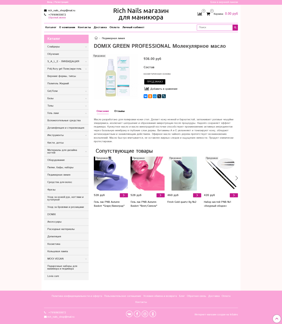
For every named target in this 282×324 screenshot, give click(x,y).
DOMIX (51, 214)
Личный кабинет (133, 27)
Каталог (50, 27)
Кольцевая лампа (57, 251)
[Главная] (96, 38)
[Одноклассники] (150, 96)
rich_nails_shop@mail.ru (61, 10)
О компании (67, 27)
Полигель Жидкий (58, 83)
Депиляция (54, 236)
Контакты (84, 27)
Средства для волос (59, 182)
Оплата (115, 27)
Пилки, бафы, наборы (60, 167)
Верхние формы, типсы (61, 76)
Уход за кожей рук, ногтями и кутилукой (65, 198)
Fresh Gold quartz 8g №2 (181, 202)
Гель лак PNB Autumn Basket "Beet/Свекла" (144, 204)
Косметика (53, 244)
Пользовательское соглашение (122, 296)
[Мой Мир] (155, 96)
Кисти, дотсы (55, 143)
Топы (50, 106)
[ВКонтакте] (146, 96)
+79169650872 (56, 15)
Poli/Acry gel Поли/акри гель (64, 69)
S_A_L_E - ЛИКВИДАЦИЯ (63, 61)
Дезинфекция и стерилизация (65, 128)
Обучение (53, 54)
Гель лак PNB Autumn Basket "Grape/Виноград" (109, 204)
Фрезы (51, 190)
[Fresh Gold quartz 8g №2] (184, 173)
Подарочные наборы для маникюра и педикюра (62, 267)
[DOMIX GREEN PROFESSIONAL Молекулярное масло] (116, 76)
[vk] (129, 314)
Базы (50, 98)
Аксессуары (54, 222)
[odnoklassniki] (152, 314)
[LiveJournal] (164, 96)
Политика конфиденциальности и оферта (77, 296)
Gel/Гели (52, 91)
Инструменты (55, 135)
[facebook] (137, 314)
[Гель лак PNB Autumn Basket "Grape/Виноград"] (124, 195)
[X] (159, 96)
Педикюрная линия (113, 38)
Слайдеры (53, 47)
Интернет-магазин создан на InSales (216, 314)
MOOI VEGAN (55, 259)
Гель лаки (53, 113)
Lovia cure (53, 276)
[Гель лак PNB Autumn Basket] (111, 173)
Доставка (100, 27)
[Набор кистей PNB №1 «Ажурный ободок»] (221, 173)
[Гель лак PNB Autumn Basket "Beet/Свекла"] (161, 195)
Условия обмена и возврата (160, 296)
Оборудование (56, 160)
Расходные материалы (61, 229)
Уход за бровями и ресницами (65, 207)
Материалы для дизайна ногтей (62, 151)
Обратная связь (196, 296)
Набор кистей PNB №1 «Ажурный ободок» (217, 204)
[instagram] (145, 314)
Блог (182, 296)
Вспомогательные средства (64, 120)
